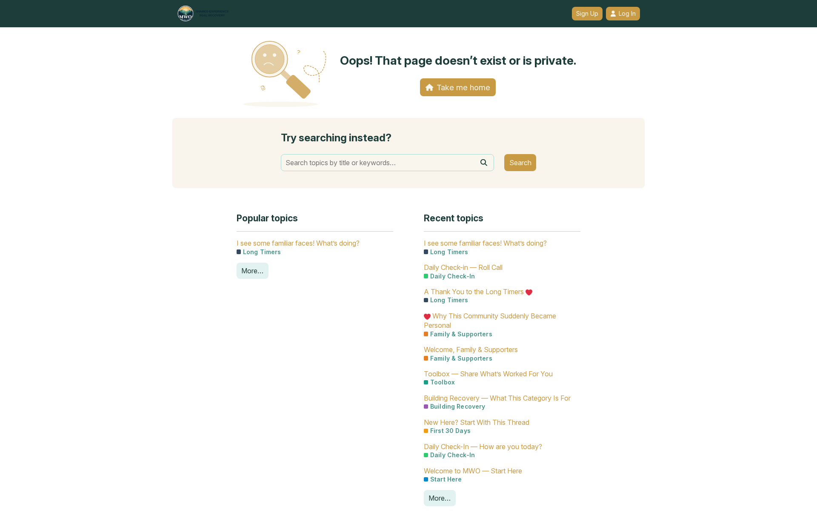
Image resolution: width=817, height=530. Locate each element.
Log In (627, 13)
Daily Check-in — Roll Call (463, 267)
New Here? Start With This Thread (476, 422)
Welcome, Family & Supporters (471, 349)
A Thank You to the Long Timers (475, 291)
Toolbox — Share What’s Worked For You (488, 374)
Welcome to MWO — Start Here (473, 471)
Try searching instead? (336, 138)
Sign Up (587, 13)
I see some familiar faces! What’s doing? (298, 243)
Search (520, 162)
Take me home (463, 87)
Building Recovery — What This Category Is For (497, 398)
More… (252, 270)
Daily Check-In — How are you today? (483, 446)
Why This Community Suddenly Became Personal (490, 320)
